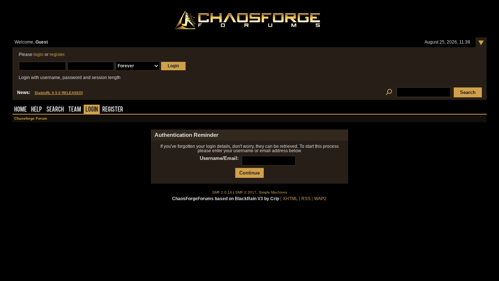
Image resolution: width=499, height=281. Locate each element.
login (38, 54)
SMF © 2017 (245, 192)
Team (74, 110)
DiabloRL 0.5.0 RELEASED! (59, 93)
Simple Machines (273, 192)
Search (55, 110)
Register (112, 110)
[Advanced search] (389, 92)
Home (20, 110)
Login (91, 110)
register (57, 54)
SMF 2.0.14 (222, 192)
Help (36, 110)
